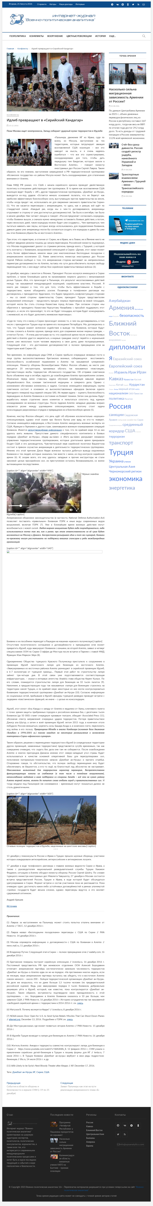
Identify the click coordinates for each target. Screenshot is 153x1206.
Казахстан (129, 380)
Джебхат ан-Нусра (22, 1072)
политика (116, 398)
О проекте (41, 4)
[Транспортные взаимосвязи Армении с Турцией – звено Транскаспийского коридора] (114, 176)
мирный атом (127, 389)
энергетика (122, 488)
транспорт (121, 443)
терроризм (117, 436)
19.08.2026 (127, 170)
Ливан (111, 389)
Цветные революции (79, 36)
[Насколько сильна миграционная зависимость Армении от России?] (127, 73)
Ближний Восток (94, 1130)
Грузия (123, 340)
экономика (125, 479)
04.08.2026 (127, 196)
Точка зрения (127, 55)
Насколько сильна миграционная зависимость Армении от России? (126, 95)
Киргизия (112, 385)
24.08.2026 (114, 106)
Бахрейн (116, 316)
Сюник (138, 432)
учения (127, 462)
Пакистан (138, 394)
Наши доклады (66, 4)
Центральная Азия (122, 466)
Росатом (128, 399)
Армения (121, 308)
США (46, 1072)
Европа (89, 1146)
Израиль (121, 372)
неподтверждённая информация (45, 430)
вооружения (115, 340)
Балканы (90, 1138)
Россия (120, 406)
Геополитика (17, 36)
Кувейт (126, 385)
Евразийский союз (127, 359)
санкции (116, 415)
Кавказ (116, 379)
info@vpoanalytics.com (132, 1144)
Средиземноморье (115, 425)
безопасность (132, 316)
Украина (116, 461)
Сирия (39, 1072)
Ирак (132, 372)
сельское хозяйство (127, 420)
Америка (90, 1142)
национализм (118, 393)
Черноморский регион (125, 471)
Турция (121, 452)
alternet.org (14, 1019)
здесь (80, 1003)
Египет (111, 373)
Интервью (80, 4)
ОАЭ (131, 394)
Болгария (133, 335)
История (100, 36)
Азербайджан (119, 300)
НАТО (137, 389)
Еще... (112, 36)
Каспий (137, 380)
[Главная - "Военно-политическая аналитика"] (53, 14)
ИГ (34, 1072)
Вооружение (55, 36)
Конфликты (36, 36)
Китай (119, 385)
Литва (116, 389)
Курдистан (137, 384)
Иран (141, 372)
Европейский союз (125, 366)
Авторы (52, 4)
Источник (12, 906)
